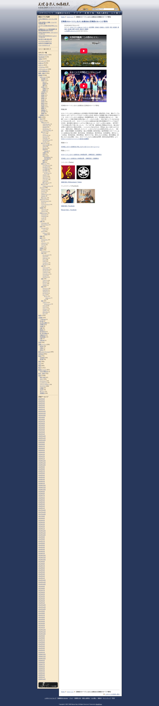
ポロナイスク (48, 297)
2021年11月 (42, 413)
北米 (41, 226)
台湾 (44, 154)
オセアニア (43, 199)
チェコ (44, 259)
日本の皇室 (46, 158)
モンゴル (45, 148)
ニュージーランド (45, 204)
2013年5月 (41, 570)
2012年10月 (42, 584)
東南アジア (44, 163)
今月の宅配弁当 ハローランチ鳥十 (47, 19)
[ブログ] (77, 14)
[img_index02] (86, 202)
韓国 (44, 160)
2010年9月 (41, 636)
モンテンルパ (47, 173)
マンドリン (43, 386)
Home (63, 17)
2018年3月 (41, 504)
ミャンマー (45, 179)
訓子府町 (43, 111)
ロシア (44, 294)
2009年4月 (41, 671)
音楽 (39, 375)
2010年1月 (41, 652)
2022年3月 (41, 405)
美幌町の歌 (77, 698)
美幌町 (86, 29)
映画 (39, 356)
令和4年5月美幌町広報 (45, 43)
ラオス (44, 181)
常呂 (111, 27)
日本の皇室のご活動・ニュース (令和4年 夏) (47, 23)
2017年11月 (42, 512)
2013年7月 (41, 566)
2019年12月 (42, 460)
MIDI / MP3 (43, 377)
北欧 (42, 266)
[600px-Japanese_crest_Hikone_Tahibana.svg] (83, 178)
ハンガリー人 (43, 382)
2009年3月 (41, 673)
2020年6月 (41, 448)
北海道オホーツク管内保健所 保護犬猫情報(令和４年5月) (47, 29)
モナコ (44, 313)
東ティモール (46, 182)
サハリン (46, 296)
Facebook (41, 57)
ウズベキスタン (46, 124)
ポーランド (45, 264)
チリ (42, 241)
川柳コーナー (42, 344)
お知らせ (80, 27)
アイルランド (44, 251)
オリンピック (42, 61)
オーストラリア (45, 201)
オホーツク (70, 17)
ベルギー (45, 310)
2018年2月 (41, 506)
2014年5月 (41, 545)
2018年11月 (42, 487)
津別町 (42, 95)
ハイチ (42, 218)
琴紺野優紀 (43, 337)
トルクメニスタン (47, 130)
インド (44, 133)
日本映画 (42, 357)
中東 (41, 221)
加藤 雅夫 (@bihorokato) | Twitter (71, 182)
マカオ (44, 146)
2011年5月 (41, 619)
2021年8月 (41, 419)
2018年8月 (41, 493)
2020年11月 (42, 438)
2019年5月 (41, 475)
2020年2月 (41, 456)
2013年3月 (41, 574)
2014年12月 (42, 531)
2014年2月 (41, 551)
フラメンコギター (44, 384)
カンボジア (45, 167)
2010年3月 (41, 648)
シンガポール (46, 168)
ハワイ (44, 229)
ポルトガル (45, 312)
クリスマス (43, 381)
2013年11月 (42, 557)
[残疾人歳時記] (102, 14)
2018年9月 (41, 491)
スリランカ (45, 135)
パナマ (42, 219)
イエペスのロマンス (44, 45)
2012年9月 (41, 586)
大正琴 (41, 389)
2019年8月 (41, 469)
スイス (44, 256)
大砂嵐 (41, 326)
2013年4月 (41, 572)
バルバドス (44, 209)
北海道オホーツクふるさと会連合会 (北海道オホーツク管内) (84, 21)
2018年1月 (41, 508)
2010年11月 (42, 632)
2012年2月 (41, 601)
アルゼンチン (44, 239)
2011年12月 (42, 605)
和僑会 (41, 248)
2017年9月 (41, 516)
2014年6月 (41, 543)
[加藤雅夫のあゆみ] (62, 14)
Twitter (40, 59)
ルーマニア (45, 293)
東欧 (42, 286)
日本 (44, 156)
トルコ (44, 261)
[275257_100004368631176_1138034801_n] (68, 202)
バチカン (45, 285)
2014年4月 (41, 547)
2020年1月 (41, 458)
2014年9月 (41, 537)
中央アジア (44, 122)
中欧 (42, 253)
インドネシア (46, 165)
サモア (42, 202)
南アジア (43, 132)
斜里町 (115, 27)
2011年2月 (41, 625)
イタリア (45, 280)
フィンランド (46, 274)
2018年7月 (41, 495)
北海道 (97, 27)
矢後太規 (42, 340)
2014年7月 (41, 541)
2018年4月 (41, 502)
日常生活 (41, 354)
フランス (45, 308)
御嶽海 (41, 330)
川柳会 (41, 348)
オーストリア (46, 255)
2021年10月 (42, 415)
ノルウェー (45, 272)
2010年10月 (42, 634)
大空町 (42, 87)
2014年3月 (41, 549)
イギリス (45, 302)
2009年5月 (41, 669)
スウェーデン (46, 269)
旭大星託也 (43, 331)
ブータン (45, 141)
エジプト (43, 191)
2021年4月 (41, 427)
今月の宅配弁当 (42, 71)
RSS (113, 698)
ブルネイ (45, 174)
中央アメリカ (43, 213)
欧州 (41, 249)
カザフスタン (46, 125)
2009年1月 (41, 677)
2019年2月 (41, 481)
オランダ (45, 305)
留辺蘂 (69, 29)
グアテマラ (44, 214)
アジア (41, 120)
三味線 (41, 388)
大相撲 (40, 317)
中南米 (41, 207)
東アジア (43, 143)
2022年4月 (41, 403)
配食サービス (42, 370)
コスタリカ (44, 216)
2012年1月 (41, 603)
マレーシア (45, 178)
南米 (41, 238)
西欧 (42, 300)
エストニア (45, 267)
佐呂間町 (91, 27)
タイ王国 (45, 170)
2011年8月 (41, 613)
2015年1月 (41, 528)
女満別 (44, 88)
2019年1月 (41, 483)
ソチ (45, 299)
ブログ (71, 698)
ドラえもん (41, 67)
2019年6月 (41, 473)
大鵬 (41, 328)
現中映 (41, 359)
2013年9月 (41, 561)
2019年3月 (41, 479)
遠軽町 (42, 113)
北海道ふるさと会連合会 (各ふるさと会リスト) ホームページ (80, 147)
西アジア (43, 184)
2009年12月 (42, 654)
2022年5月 (41, 401)
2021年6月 (41, 423)
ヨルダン (43, 196)
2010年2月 (41, 650)
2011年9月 (41, 611)
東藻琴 (44, 90)
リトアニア (45, 277)
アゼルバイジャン (47, 186)
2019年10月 (42, 465)
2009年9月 (41, 660)
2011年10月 (42, 609)
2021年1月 (41, 434)
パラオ (42, 206)
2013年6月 (41, 568)
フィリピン (45, 171)
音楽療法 (42, 393)
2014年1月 (41, 553)
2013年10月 (42, 559)
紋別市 (77, 29)
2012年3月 (41, 599)
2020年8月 (41, 444)
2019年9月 (41, 467)
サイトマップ (107, 698)
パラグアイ (44, 243)
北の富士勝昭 (43, 322)
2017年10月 (42, 514)
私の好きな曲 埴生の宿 (45, 39)
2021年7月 (41, 421)
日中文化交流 (47, 157)
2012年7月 (41, 590)
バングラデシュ (46, 140)
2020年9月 (41, 442)
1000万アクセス (43, 54)
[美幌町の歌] (89, 14)
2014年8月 (41, 539)
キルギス (45, 127)
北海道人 (102, 27)
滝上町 (42, 100)
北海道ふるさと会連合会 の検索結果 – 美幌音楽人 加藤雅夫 (80, 158)
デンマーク (45, 270)
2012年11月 (42, 582)
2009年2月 (41, 675)
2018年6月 (41, 498)
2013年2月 (41, 576)
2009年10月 (42, 658)
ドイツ (44, 307)
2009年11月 (42, 656)
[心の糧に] (116, 14)
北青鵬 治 (42, 324)
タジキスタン (46, 128)
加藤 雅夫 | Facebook (68, 206)
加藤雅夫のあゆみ (63, 698)
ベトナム (45, 176)
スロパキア (45, 258)
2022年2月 (41, 407)
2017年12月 (42, 510)
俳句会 (41, 346)
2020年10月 (42, 440)
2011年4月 (41, 621)
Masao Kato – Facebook (68, 210)
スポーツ (85, 27)
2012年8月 (41, 588)
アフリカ (42, 187)
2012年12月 (42, 580)
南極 (41, 236)
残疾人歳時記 (86, 698)
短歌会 (41, 349)
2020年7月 (41, 446)
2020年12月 (42, 436)
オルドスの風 (46, 144)
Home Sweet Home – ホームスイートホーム (48, 33)
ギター (41, 379)
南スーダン (44, 197)
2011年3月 (41, 623)
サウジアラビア (45, 224)
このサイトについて (50, 698)
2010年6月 (41, 642)
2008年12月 (42, 679)
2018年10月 (42, 489)
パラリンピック (42, 69)
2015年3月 (41, 524)
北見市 (107, 27)
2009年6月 (41, 666)
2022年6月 (41, 399)
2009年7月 (41, 664)
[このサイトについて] (45, 14)
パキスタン (45, 138)
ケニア (42, 192)
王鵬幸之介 (43, 335)
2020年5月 (41, 450)
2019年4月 (41, 477)
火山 (39, 363)
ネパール (45, 136)
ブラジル (43, 244)
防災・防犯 (41, 373)
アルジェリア (44, 189)
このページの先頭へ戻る (112, 694)
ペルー (42, 246)
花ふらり (42, 391)
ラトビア (45, 275)
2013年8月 (41, 564)
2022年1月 (41, 409)
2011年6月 (41, 617)
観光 (39, 367)
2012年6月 (41, 592)
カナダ (42, 231)
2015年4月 (41, 522)
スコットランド (47, 304)
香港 (44, 162)
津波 (39, 361)
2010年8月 (41, 638)
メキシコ (43, 211)
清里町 (42, 96)
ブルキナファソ (45, 194)
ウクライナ (45, 288)
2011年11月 (42, 607)
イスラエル (44, 223)
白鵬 (41, 338)
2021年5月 (41, 425)
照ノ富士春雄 (43, 333)
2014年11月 (42, 533)
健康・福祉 (41, 73)
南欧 (42, 278)
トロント (45, 233)
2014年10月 (42, 535)
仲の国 (41, 321)
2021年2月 (41, 432)
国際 (39, 117)
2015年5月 (41, 520)
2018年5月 (41, 500)
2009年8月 (41, 662)
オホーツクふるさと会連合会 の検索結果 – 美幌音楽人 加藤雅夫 (81, 154)
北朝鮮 (44, 152)
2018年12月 (42, 485)
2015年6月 (41, 518)
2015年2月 (41, 526)
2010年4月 (41, 646)
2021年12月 (42, 411)
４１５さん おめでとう (45, 41)
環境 (39, 365)
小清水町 (43, 91)
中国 (44, 149)
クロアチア (45, 290)
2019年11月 (42, 463)
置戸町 (42, 105)
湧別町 (42, 98)
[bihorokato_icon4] (68, 178)
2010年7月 (41, 640)
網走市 (82, 29)
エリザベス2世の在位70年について (48, 26)
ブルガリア (45, 291)
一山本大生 (43, 319)
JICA (41, 119)
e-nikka (45, 234)
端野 (73, 29)
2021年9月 (41, 417)
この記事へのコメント (70, 31)
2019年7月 (41, 471)
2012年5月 (41, 594)
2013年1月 (41, 578)
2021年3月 (41, 430)
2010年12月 (42, 629)
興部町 (42, 108)
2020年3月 (41, 454)
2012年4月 (41, 596)
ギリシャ (45, 282)
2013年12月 (42, 555)
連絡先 (100, 698)
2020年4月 (41, 452)
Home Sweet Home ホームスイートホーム (47, 36)
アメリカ (43, 228)
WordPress (99, 704)
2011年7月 (41, 615)
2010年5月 (41, 644)
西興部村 (43, 110)
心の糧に (93, 698)
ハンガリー (45, 262)
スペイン (45, 283)
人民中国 (46, 151)
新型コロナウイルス (44, 352)
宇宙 (39, 342)
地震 (39, 315)
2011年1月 (41, 627)
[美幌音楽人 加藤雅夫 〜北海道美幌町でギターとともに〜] (54, 8)
